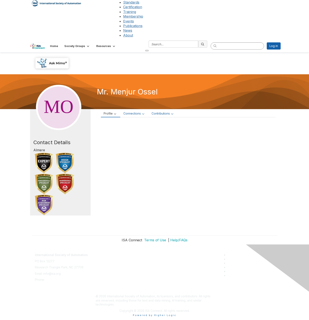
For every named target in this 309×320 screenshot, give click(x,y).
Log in (273, 46)
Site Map (102, 290)
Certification (132, 7)
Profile (108, 113)
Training (129, 12)
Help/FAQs (179, 240)
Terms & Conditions (109, 271)
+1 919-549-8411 (56, 279)
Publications (133, 26)
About (128, 35)
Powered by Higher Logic (154, 315)
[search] (202, 44)
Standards (131, 2)
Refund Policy (105, 277)
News (127, 30)
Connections (132, 113)
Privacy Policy (105, 265)
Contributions (161, 113)
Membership (133, 16)
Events (128, 21)
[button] (77, 46)
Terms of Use (154, 240)
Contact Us (103, 253)
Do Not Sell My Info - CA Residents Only (123, 284)
